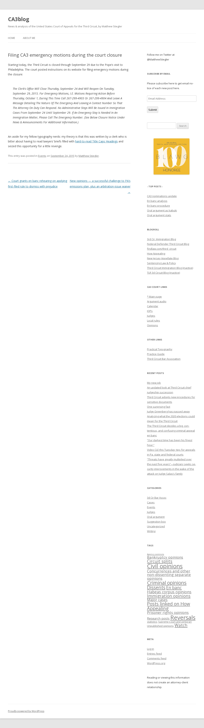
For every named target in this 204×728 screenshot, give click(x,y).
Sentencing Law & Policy (161, 263)
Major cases (157, 599)
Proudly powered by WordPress (26, 711)
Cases (151, 502)
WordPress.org (156, 663)
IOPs (150, 311)
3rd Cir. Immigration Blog (161, 239)
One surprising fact (158, 406)
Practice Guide (156, 354)
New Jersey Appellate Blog (162, 258)
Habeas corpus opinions (169, 592)
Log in (150, 649)
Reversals (182, 617)
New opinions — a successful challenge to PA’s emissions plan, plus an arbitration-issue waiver (100, 186)
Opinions (152, 325)
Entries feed (154, 653)
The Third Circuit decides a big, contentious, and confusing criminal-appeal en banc (171, 430)
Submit (152, 109)
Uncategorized (156, 526)
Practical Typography (159, 349)
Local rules (153, 320)
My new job (154, 383)
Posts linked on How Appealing (168, 606)
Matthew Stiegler (88, 156)
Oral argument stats (159, 215)
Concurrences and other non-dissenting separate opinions (169, 574)
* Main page (154, 296)
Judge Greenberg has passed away (168, 411)
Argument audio (156, 301)
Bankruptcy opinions (165, 557)
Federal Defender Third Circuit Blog (168, 244)
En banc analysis (157, 201)
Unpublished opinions (160, 626)
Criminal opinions (166, 582)
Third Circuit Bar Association (163, 359)
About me (29, 38)
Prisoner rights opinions (168, 612)
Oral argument (156, 517)
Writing (151, 531)
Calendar (152, 306)
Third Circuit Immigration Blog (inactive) (170, 268)
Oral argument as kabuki (162, 210)
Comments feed (156, 658)
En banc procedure (158, 205)
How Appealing (156, 253)
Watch (181, 625)
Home (11, 38)
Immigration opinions (168, 596)
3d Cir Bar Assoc (156, 497)
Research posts (158, 618)
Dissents (156, 587)
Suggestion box (156, 521)
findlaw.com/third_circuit (161, 249)
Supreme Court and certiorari (175, 621)
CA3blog (18, 19)
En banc (174, 587)
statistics (152, 621)
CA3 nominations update (162, 196)
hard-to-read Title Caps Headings (96, 141)
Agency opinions (155, 554)
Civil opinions (165, 566)
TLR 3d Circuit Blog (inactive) (163, 272)
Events (42, 156)
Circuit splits (159, 561)
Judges (151, 316)
